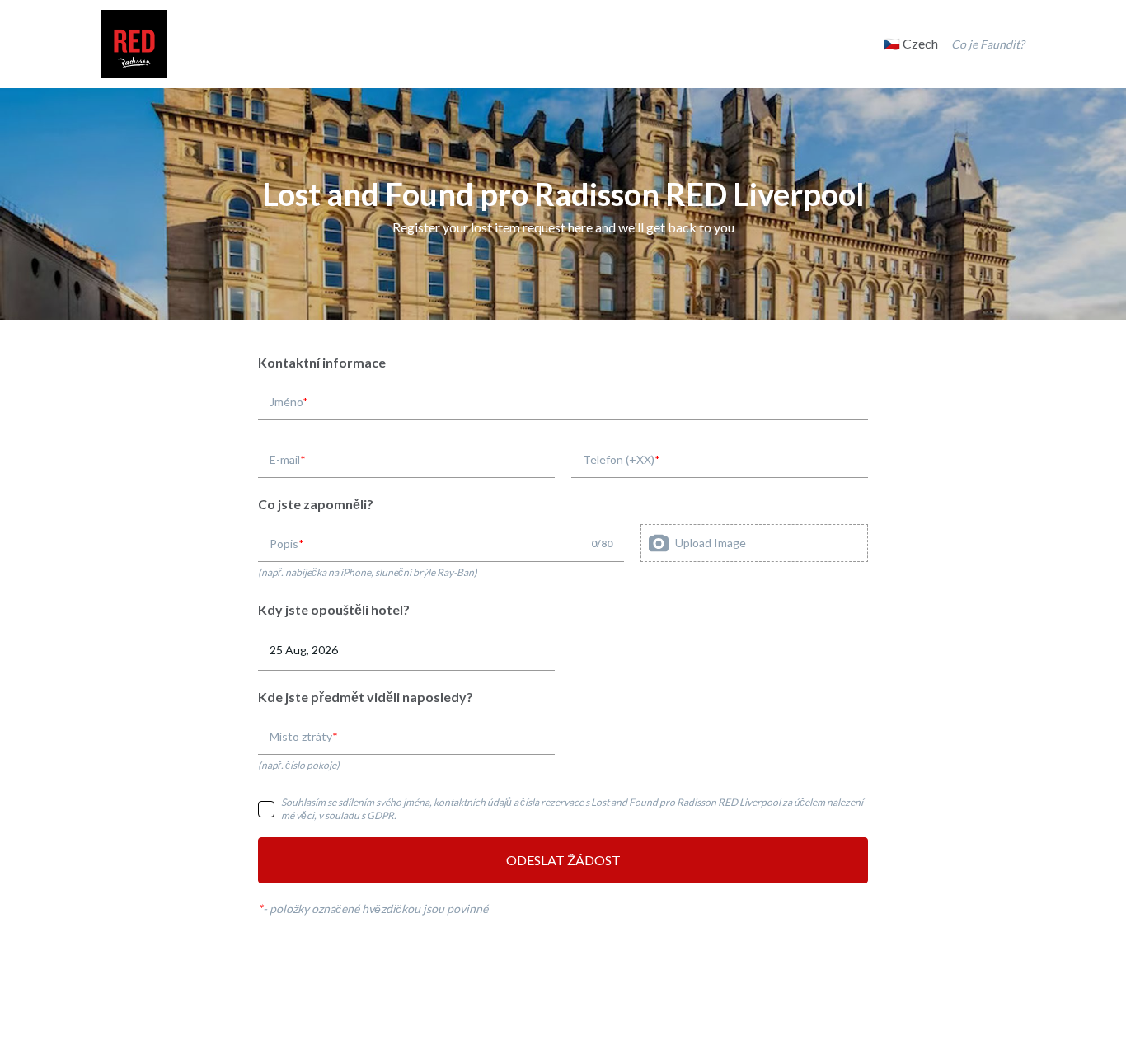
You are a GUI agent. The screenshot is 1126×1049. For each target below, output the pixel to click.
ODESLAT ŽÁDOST (563, 860)
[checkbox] (266, 809)
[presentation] (754, 543)
